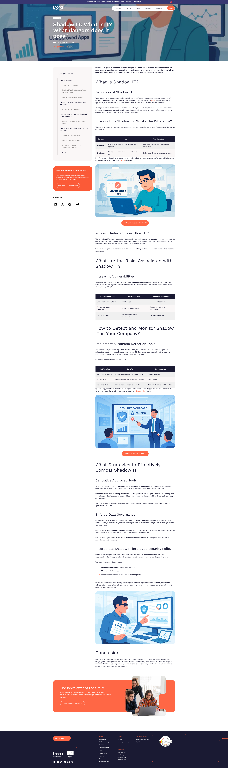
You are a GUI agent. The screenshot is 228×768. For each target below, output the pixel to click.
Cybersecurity (57, 18)
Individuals (118, 8)
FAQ (100, 750)
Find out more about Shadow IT (135, 223)
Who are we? (102, 739)
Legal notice (102, 756)
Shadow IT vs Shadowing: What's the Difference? (74, 91)
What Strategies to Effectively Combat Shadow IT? (74, 130)
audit (123, 160)
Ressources (148, 8)
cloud (153, 100)
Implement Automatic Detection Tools (73, 122)
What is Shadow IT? (67, 80)
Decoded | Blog (122, 752)
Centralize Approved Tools (71, 135)
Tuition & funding (104, 742)
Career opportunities (123, 742)
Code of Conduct (104, 747)
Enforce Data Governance (71, 140)
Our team (120, 739)
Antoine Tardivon (66, 42)
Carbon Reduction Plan (142, 739)
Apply (171, 8)
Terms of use (102, 759)
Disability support (141, 742)
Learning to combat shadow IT (135, 453)
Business (128, 8)
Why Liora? (159, 8)
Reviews (101, 744)
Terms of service (104, 761)
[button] (172, 2)
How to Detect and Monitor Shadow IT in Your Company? (74, 115)
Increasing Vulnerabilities (71, 109)
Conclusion (64, 152)
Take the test (137, 1)
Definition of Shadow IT (70, 85)
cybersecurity (140, 391)
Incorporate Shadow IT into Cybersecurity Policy (71, 146)
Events (138, 8)
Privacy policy (103, 753)
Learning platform (61, 738)
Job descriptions (122, 755)
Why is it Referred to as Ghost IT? (74, 97)
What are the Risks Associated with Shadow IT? (73, 103)
